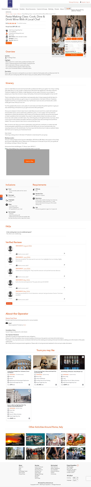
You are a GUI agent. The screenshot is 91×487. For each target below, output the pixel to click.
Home (8, 14)
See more (9, 303)
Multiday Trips (38, 471)
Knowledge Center (23, 471)
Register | (83, 2)
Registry (36, 477)
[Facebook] (67, 475)
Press (20, 468)
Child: (66, 46)
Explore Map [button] (29, 161)
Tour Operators (54, 469)
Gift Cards (37, 475)
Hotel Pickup (38, 472)
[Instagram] (70, 475)
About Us (21, 467)
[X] (69, 475)
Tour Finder (37, 478)
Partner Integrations (55, 468)
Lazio (15, 14)
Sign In (88, 2)
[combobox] (75, 480)
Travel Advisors (54, 467)
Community (53, 474)
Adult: (66, 44)
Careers (52, 472)
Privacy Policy (22, 474)
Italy (11, 14)
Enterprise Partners (55, 471)
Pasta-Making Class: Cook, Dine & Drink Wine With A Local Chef (38, 14)
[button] (1, 196)
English (74, 480)
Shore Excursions (39, 469)
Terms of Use (22, 472)
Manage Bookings (39, 474)
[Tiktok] (71, 475)
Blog (20, 469)
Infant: (66, 49)
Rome (20, 14)
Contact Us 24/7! (70, 472)
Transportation (38, 468)
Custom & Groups (39, 467)
